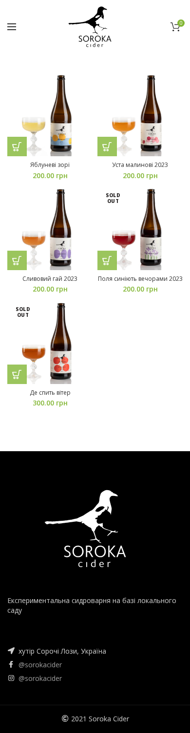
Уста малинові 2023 (140, 165)
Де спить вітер (50, 393)
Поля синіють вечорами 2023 (140, 279)
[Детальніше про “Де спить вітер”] (17, 374)
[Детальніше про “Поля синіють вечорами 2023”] (107, 260)
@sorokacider (40, 664)
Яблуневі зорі (50, 165)
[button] (17, 146)
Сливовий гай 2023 (49, 279)
